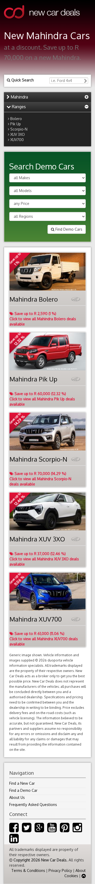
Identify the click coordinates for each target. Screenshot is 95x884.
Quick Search (22, 80)
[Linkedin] (14, 841)
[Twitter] (26, 830)
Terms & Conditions (28, 870)
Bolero (16, 118)
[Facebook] (14, 830)
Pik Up (15, 124)
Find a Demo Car (23, 790)
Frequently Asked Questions (33, 804)
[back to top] (84, 875)
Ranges (18, 106)
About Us (17, 797)
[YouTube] (52, 830)
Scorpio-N (18, 129)
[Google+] (39, 830)
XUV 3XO (17, 134)
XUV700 (17, 139)
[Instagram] (77, 830)
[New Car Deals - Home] (42, 22)
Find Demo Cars (68, 229)
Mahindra (19, 97)
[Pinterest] (64, 830)
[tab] (47, 97)
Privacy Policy (60, 870)
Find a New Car (22, 783)
